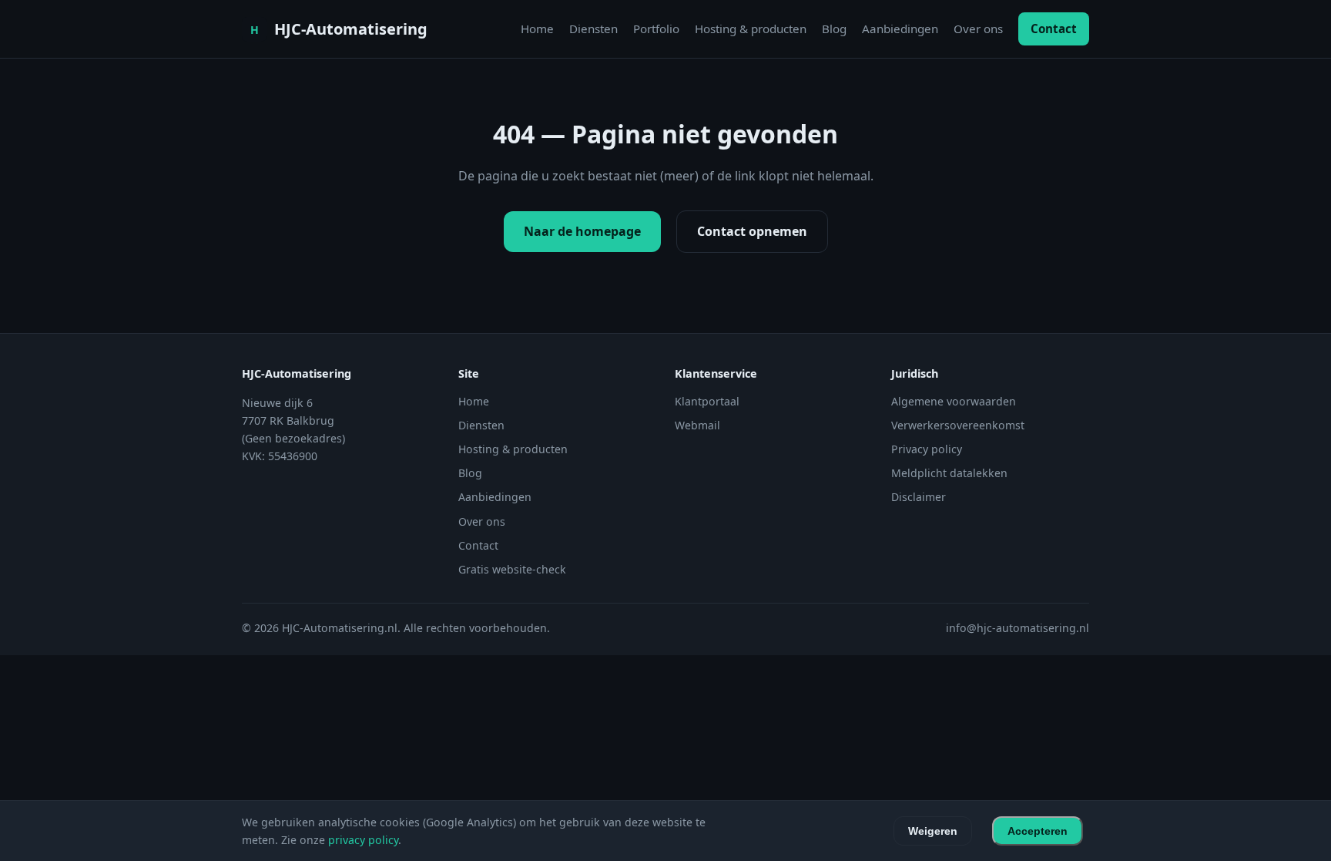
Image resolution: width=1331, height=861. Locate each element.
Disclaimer (918, 496)
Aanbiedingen (900, 28)
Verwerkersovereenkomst (957, 425)
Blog (834, 28)
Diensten (593, 28)
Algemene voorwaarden (953, 401)
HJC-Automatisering (350, 28)
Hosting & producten (750, 28)
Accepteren (1037, 831)
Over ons (978, 28)
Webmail (697, 425)
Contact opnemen (752, 231)
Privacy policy (926, 449)
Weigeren (932, 831)
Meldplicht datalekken (949, 473)
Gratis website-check (512, 569)
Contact (1054, 28)
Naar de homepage (582, 231)
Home (537, 28)
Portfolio (656, 28)
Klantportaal (707, 401)
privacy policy (363, 839)
